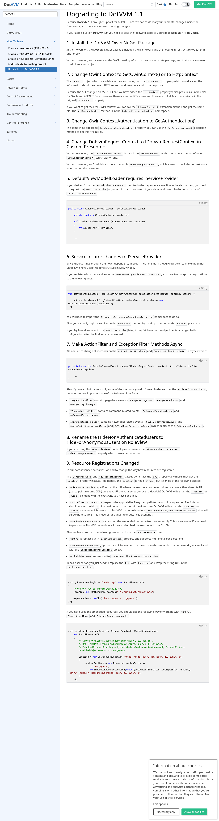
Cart (159, 4)
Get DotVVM (204, 4)
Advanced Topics (17, 87)
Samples (74, 4)
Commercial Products (20, 105)
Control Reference (18, 123)
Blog (99, 4)
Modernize (51, 4)
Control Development (20, 96)
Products (26, 4)
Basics (10, 79)
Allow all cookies (194, 812)
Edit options (160, 804)
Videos (11, 140)
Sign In (173, 4)
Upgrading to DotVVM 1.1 (23, 69)
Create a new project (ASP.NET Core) (30, 53)
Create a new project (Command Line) (31, 59)
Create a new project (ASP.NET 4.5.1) (29, 48)
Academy (88, 4)
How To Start (15, 41)
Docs (63, 4)
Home (10, 24)
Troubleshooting (17, 114)
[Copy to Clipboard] (203, 202)
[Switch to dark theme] (185, 4)
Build (38, 4)
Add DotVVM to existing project (27, 64)
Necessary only (166, 812)
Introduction (14, 32)
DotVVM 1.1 (11, 14)
